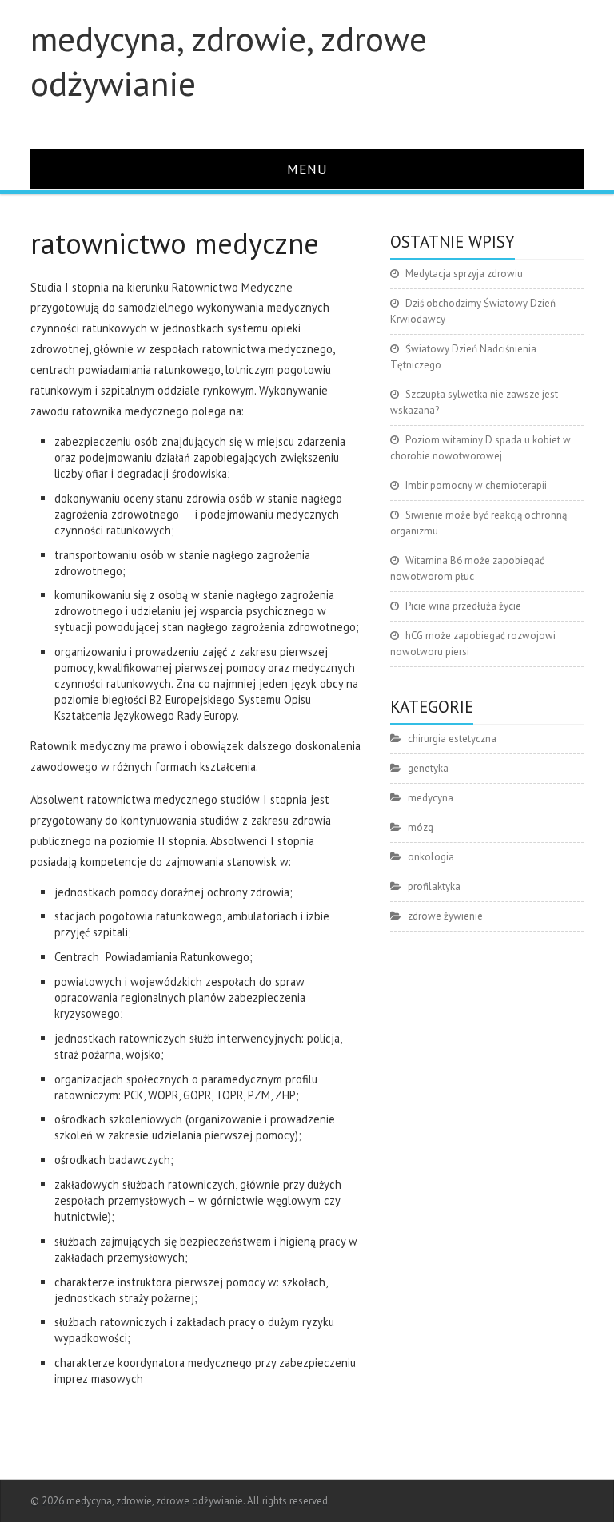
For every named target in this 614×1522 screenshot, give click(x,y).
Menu (307, 169)
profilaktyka (434, 886)
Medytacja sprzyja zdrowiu (464, 273)
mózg (420, 827)
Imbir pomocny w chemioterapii (476, 485)
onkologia (431, 857)
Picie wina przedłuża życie (463, 606)
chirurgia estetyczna (452, 738)
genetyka (428, 768)
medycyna (430, 798)
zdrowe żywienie (445, 916)
